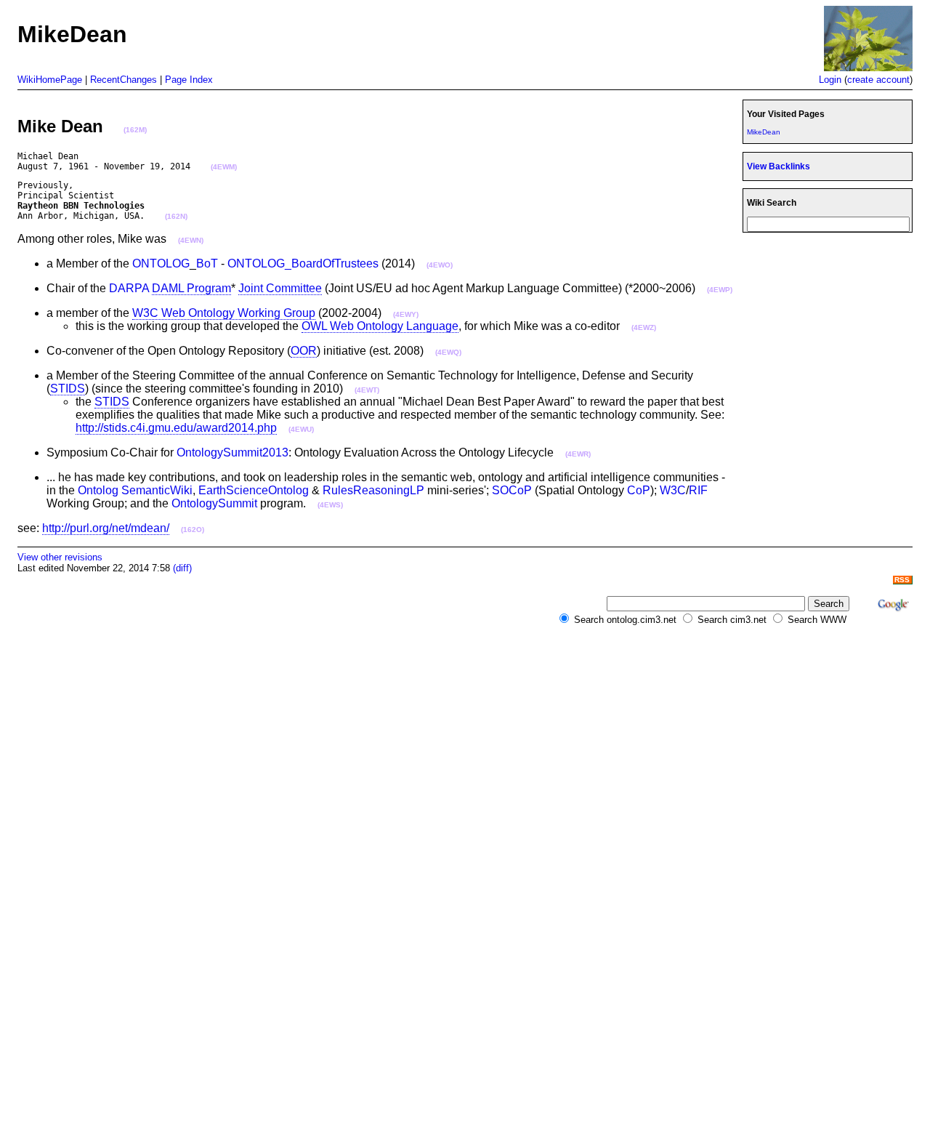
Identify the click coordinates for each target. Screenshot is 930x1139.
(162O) (192, 530)
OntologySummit (214, 503)
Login (830, 79)
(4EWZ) (643, 327)
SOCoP (512, 490)
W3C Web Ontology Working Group (223, 313)
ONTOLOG (161, 263)
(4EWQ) (448, 352)
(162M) (135, 130)
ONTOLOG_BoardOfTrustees (303, 263)
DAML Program (191, 288)
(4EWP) (719, 290)
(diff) (182, 568)
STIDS (67, 388)
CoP (638, 490)
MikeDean (763, 132)
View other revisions (59, 557)
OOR (304, 351)
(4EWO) (439, 265)
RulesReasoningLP (373, 490)
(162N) (176, 216)
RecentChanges (123, 79)
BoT (207, 263)
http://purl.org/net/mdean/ (105, 528)
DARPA (129, 288)
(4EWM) (224, 167)
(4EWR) (578, 454)
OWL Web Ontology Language (380, 326)
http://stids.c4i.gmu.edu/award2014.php (176, 428)
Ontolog (98, 490)
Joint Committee (280, 288)
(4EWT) (367, 390)
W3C (673, 490)
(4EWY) (405, 314)
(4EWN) (190, 240)
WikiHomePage (49, 79)
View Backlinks (778, 166)
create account (878, 79)
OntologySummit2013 (232, 452)
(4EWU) (301, 429)
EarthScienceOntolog (253, 490)
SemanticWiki (157, 490)
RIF (698, 490)
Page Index (189, 79)
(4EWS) (330, 505)
